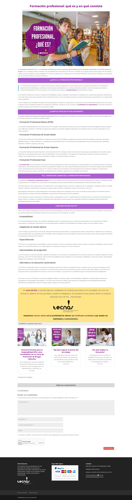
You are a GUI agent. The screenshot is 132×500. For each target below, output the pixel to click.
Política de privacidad (22, 492)
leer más (31, 370)
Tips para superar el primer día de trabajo (65, 351)
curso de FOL (31, 290)
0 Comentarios (35, 10)
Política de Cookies (33, 492)
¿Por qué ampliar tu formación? (100, 351)
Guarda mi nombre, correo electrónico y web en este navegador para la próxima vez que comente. (49, 435)
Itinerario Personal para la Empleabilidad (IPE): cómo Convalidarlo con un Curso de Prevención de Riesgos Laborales (32, 354)
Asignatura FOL (26, 10)
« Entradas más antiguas (25, 377)
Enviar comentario (108, 448)
